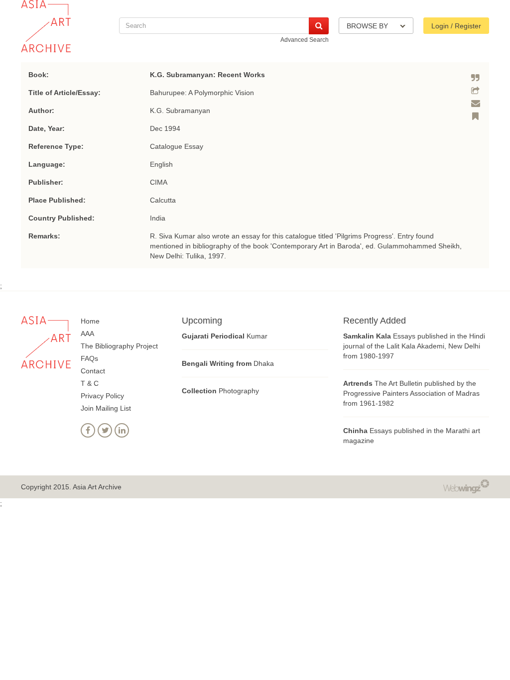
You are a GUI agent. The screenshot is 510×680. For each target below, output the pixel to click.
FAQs (89, 358)
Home (90, 321)
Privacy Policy (102, 396)
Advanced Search (304, 39)
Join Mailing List (106, 408)
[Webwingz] (466, 486)
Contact (93, 371)
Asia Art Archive (97, 487)
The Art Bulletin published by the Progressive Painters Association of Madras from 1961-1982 (411, 393)
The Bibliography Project (119, 346)
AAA (87, 334)
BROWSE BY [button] (368, 26)
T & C (90, 383)
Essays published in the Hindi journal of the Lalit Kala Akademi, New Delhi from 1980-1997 (414, 346)
